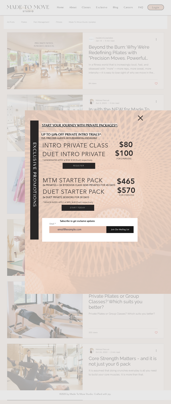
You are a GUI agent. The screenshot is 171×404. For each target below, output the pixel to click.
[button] (140, 118)
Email (52, 224)
